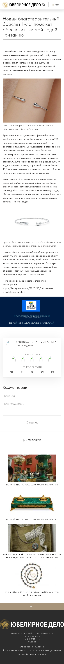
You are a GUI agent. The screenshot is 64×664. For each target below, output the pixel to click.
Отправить (32, 422)
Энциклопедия (32, 636)
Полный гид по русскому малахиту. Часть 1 (32, 520)
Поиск (43, 4)
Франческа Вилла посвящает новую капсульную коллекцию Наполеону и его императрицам (32, 556)
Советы (32, 642)
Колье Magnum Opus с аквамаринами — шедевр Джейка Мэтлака (32, 594)
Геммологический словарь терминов (32, 633)
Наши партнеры (32, 639)
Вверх (33, 607)
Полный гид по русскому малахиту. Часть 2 (32, 485)
